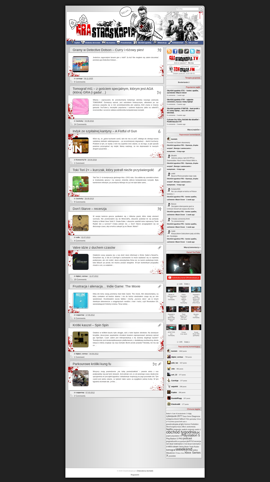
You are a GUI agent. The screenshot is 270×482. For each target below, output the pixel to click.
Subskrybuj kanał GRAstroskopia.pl (185, 278)
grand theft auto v (181, 421)
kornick (174, 139)
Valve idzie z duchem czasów (94, 247)
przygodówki (181, 441)
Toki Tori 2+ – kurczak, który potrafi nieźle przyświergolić (113, 170)
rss (169, 51)
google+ (181, 51)
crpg (189, 413)
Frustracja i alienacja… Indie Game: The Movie (106, 286)
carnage (79, 79)
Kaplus (174, 392)
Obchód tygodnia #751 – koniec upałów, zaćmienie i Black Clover (182, 92)
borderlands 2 (182, 413)
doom (176, 419)
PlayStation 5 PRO (174, 439)
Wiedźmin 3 (171, 453)
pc (198, 432)
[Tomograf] (159, 92)
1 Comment (79, 163)
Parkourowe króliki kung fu (92, 364)
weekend (184, 449)
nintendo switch (180, 429)
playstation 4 (176, 436)
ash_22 (174, 375)
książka (173, 427)
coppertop (80, 315)
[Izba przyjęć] (159, 131)
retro (169, 446)
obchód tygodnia (181, 432)
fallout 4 (183, 419)
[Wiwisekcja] (159, 50)
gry (182, 424)
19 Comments (80, 279)
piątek (168, 436)
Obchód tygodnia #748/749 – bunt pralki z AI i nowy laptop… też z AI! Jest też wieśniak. (183, 111)
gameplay (193, 419)
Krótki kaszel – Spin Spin (91, 325)
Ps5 (192, 441)
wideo (195, 450)
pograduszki (171, 441)
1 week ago (190, 199)
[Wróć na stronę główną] (135, 26)
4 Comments (79, 241)
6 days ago (181, 151)
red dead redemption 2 (175, 444)
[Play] (184, 263)
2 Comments (79, 396)
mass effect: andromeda (186, 427)
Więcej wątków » (194, 130)
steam (186, 51)
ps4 (188, 441)
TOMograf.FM (183, 70)
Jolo (173, 369)
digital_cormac (82, 276)
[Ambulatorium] (159, 170)
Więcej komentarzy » (192, 247)
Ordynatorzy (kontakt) (145, 471)
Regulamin (135, 475)
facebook (175, 51)
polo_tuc (174, 363)
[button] (187, 284)
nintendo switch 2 (194, 430)
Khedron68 (175, 404)
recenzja (197, 441)
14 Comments (80, 124)
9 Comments (79, 202)
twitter (192, 51)
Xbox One (180, 453)
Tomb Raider (194, 447)
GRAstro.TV (183, 59)
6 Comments (79, 82)
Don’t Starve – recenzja (90, 209)
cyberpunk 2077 (174, 416)
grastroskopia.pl (173, 424)
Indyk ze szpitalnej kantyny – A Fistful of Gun (105, 131)
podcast (187, 438)
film (188, 419)
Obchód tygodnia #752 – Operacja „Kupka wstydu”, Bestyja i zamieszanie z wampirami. (182, 148)
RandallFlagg (176, 398)
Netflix (169, 429)
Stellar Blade (184, 447)
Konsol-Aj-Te (81, 160)
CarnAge (174, 381)
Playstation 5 (190, 435)
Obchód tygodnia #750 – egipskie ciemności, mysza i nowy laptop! (180, 101)
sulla (78, 237)
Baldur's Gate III (171, 413)
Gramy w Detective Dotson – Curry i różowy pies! (108, 50)
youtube (198, 51)
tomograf (171, 450)
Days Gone (187, 416)
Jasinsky (79, 121)
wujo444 (174, 387)
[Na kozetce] (154, 364)
